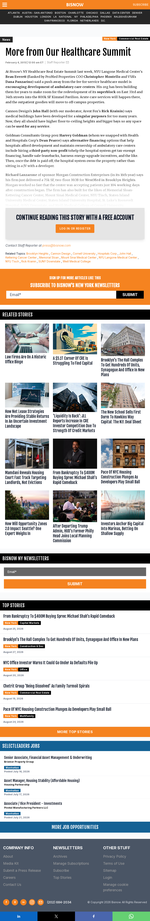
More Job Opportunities (75, 827)
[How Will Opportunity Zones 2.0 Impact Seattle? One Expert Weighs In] (27, 517)
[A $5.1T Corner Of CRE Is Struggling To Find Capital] (75, 351)
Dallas (105, 12)
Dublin (18, 16)
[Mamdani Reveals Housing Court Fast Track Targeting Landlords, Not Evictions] (27, 462)
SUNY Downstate (49, 261)
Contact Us (12, 884)
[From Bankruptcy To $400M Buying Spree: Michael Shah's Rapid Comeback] (75, 462)
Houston (31, 16)
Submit (130, 294)
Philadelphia (89, 16)
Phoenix (106, 16)
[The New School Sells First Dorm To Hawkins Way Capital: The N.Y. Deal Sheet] (123, 409)
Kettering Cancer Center (21, 257)
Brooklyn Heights (37, 253)
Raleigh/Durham (125, 16)
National (65, 16)
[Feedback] (41, 902)
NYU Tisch (12, 261)
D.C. (103, 20)
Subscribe (140, 4)
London (45, 16)
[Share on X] (56, 916)
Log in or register (75, 228)
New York (110, 38)
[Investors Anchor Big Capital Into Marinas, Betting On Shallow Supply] (123, 517)
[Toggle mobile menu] (5, 4)
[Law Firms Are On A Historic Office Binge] (27, 351)
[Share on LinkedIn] (19, 916)
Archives (60, 856)
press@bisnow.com (56, 245)
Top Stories (62, 877)
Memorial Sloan (49, 257)
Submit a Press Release (22, 870)
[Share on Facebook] (93, 916)
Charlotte (76, 12)
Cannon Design (61, 253)
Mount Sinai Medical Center (78, 257)
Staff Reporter (56, 62)
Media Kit (11, 863)
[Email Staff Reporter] (67, 62)
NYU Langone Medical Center (118, 257)
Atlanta (14, 12)
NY (76, 16)
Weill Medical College (77, 261)
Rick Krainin (28, 261)
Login (107, 877)
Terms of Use (113, 863)
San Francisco (54, 20)
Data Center (121, 12)
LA (55, 16)
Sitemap (109, 870)
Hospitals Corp (107, 253)
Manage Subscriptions (71, 863)
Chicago (92, 12)
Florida (72, 20)
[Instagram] (32, 902)
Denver (137, 12)
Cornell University (84, 253)
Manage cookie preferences (115, 887)
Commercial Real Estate (133, 38)
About (8, 856)
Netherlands (89, 20)
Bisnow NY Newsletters (25, 558)
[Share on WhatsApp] (131, 916)
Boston (60, 12)
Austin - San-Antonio (37, 12)
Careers (9, 877)
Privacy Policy (114, 856)
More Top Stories (75, 732)
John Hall (125, 253)
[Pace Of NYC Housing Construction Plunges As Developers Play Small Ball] (123, 462)
